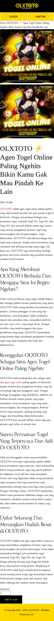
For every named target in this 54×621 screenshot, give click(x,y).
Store (2, 23)
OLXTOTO (6, 209)
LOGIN (13, 16)
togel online (15, 324)
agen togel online (13, 382)
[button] (11, 599)
